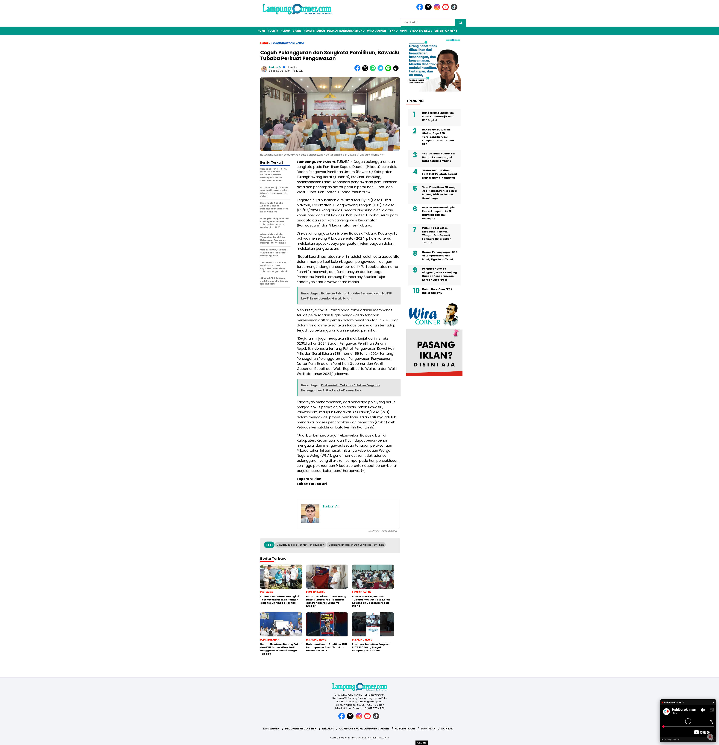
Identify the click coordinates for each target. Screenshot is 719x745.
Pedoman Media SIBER (300, 728)
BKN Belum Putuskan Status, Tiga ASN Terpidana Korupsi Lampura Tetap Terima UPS (438, 137)
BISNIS (297, 31)
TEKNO (393, 31)
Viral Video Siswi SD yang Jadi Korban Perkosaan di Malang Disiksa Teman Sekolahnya (439, 192)
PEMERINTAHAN (314, 31)
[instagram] (438, 9)
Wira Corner (376, 31)
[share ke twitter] (366, 70)
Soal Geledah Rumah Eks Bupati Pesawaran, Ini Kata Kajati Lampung (438, 157)
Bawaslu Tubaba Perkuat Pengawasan (300, 545)
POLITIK (273, 31)
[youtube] (446, 9)
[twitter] (429, 9)
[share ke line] (389, 70)
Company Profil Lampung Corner (364, 728)
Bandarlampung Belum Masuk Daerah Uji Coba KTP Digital (438, 116)
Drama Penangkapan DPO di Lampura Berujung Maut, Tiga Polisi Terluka (440, 255)
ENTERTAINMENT (445, 31)
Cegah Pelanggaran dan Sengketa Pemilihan (356, 545)
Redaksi (327, 728)
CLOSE (421, 742)
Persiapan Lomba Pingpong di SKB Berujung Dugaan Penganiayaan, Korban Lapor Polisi (439, 274)
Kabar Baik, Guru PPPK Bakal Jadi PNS (437, 291)
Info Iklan (428, 728)
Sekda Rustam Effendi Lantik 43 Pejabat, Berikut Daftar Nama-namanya (439, 174)
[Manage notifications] (710, 737)
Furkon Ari (275, 67)
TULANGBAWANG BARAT (288, 43)
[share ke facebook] (358, 70)
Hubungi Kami (405, 728)
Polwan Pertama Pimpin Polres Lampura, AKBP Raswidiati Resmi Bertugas (438, 213)
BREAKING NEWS (421, 31)
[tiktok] (455, 9)
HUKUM (285, 31)
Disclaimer (271, 728)
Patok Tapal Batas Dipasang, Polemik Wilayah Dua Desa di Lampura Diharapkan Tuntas (436, 235)
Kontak (447, 728)
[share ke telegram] (381, 70)
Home (261, 31)
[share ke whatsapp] (373, 70)
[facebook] (420, 9)
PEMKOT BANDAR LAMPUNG (346, 31)
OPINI (403, 31)
